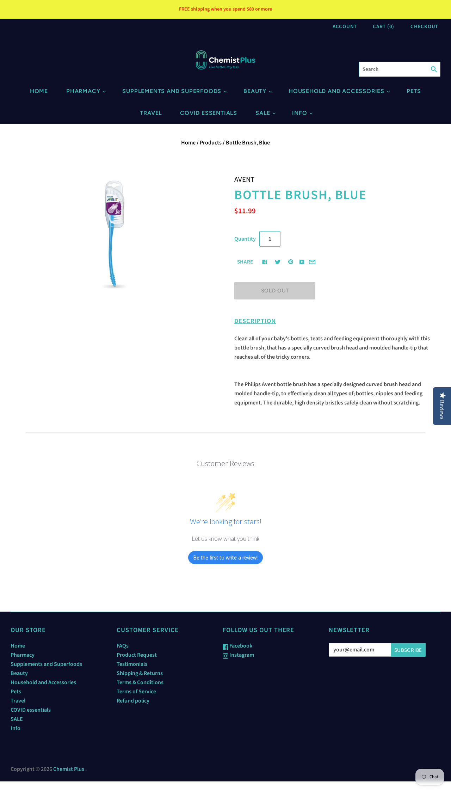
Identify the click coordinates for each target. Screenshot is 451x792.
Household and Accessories (336, 91)
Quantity (245, 239)
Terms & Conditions (140, 682)
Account (345, 26)
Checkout (424, 26)
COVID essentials (208, 113)
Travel (151, 113)
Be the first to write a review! (225, 557)
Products (211, 143)
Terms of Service (136, 691)
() (383, 26)
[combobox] (399, 69)
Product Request (137, 655)
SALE (262, 113)
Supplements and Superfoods (171, 91)
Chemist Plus (68, 769)
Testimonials (132, 664)
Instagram (241, 655)
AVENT (244, 179)
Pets (414, 91)
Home (39, 91)
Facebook (240, 646)
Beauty (254, 91)
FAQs (123, 646)
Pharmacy (83, 91)
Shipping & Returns (140, 673)
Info (299, 113)
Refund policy (133, 701)
